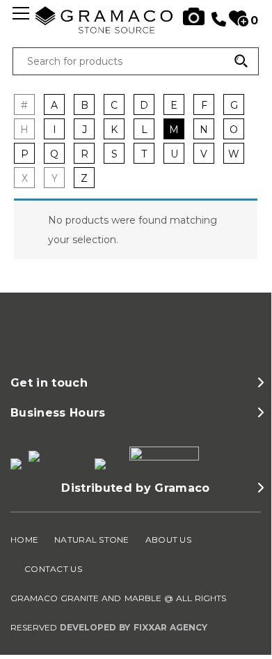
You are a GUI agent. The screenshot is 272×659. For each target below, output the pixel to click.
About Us (168, 539)
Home (24, 539)
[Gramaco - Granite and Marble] (135, 30)
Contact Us (53, 569)
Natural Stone (91, 539)
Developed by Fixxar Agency (133, 627)
